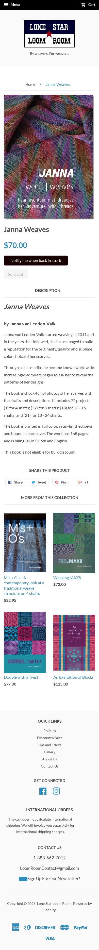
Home (30, 84)
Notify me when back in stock (35, 260)
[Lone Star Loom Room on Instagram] (56, 790)
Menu (15, 4)
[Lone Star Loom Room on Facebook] (43, 790)
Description (47, 290)
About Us (49, 759)
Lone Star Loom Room (54, 904)
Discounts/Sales (49, 738)
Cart (91, 4)
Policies (49, 731)
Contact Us (49, 766)
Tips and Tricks (49, 745)
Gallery (49, 752)
